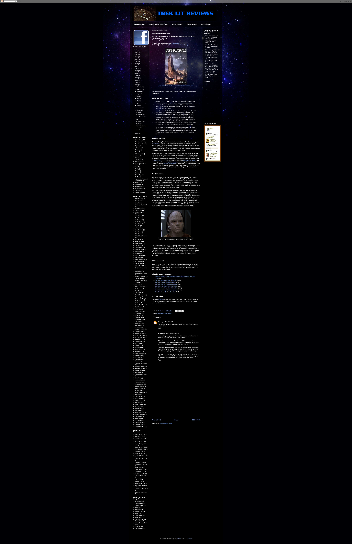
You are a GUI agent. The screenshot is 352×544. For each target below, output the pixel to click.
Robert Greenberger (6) (141, 286)
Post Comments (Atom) (166, 423)
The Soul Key (175, 43)
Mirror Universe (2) (140, 188)
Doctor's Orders (140, 121)
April (138, 103)
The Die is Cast (157, 160)
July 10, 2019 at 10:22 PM (172, 333)
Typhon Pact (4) (139, 175)
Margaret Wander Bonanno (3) (139, 213)
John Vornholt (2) (139, 406)
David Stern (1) (139, 394)
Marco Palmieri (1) (140, 349)
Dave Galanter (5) (139, 271)
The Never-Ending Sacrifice (141, 126)
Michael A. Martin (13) (140, 329)
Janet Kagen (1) (139, 309)
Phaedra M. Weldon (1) (141, 414)
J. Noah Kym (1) (139, 313)
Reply (159, 328)
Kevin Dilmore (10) (140, 247)
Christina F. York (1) (140, 422)
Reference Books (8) (140, 511)
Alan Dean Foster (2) (140, 265)
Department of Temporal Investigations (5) (141, 179)
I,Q (137, 119)
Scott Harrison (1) (139, 289)
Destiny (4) (138, 169)
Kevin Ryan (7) (139, 378)
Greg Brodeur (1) (139, 215)
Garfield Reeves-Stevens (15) (139, 360)
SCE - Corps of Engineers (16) (139, 158)
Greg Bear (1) (138, 202)
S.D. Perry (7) (138, 357)
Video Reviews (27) (140, 503)
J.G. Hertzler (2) (139, 293)
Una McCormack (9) (140, 333)
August (139, 93)
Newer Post (156, 420)
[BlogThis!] (178, 311)
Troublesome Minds (141, 116)
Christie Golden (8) (140, 278)
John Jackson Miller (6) (141, 337)
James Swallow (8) (140, 398)
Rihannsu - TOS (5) (140, 436)
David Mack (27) (139, 323)
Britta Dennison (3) (140, 241)
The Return (139, 129)
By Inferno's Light (172, 162)
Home (176, 420)
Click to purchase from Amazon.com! (176, 85)
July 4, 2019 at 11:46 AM (167, 321)
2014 (136, 80)
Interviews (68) (139, 526)
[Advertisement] (176, 403)
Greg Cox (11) (138, 226)
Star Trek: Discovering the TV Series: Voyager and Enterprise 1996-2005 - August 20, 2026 (211, 67)
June (138, 98)
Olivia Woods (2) (139, 416)
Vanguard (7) (138, 171)
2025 (136, 54)
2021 (136, 64)
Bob (159, 321)
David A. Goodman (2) (141, 280)
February (139, 108)
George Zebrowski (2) (140, 426)
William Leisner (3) (140, 319)
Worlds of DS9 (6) (139, 467)
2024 (136, 57)
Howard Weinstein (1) (140, 412)
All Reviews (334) (139, 501)
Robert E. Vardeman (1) (141, 404)
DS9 (157, 313)
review (161, 313)
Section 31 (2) (138, 182)
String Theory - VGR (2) (141, 469)
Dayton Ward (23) (139, 408)
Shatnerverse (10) (139, 186)
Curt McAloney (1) (139, 331)
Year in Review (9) (139, 528)
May (138, 100)
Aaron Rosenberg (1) (140, 370)
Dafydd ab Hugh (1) (140, 198)
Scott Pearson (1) (139, 351)
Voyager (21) (138, 146)
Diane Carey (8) (139, 217)
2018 (136, 71)
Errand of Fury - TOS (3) (141, 447)
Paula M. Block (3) (140, 210)
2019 (136, 68)
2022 (136, 61)
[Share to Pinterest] (183, 311)
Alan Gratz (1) (138, 284)
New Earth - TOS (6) (140, 441)
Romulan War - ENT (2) (141, 483)
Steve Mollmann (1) (140, 339)
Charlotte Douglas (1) (140, 249)
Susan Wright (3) (139, 418)
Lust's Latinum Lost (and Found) (178, 45)
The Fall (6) (138, 177)
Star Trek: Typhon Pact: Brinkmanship (165, 282)
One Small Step (140, 114)
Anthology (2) (138, 507)
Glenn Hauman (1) (139, 291)
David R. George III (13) (141, 276)
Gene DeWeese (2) (140, 243)
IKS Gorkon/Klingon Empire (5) (140, 164)
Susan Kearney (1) (140, 311)
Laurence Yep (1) (139, 420)
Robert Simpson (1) (140, 388)
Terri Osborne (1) (139, 347)
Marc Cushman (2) (140, 230)
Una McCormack (167, 313)
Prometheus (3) (139, 184)
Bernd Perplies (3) (139, 355)
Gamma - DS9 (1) (139, 481)
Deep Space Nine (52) (140, 143)
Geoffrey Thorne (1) (140, 400)
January (139, 110)
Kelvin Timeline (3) (140, 154)
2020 (136, 66)
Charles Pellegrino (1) (140, 353)
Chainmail (139, 112)
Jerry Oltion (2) (139, 343)
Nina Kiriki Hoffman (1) (141, 295)
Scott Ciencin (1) (139, 219)
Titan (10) (137, 167)
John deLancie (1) (139, 239)
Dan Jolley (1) (138, 303)
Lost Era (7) (138, 156)
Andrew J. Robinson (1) (141, 366)
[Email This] (176, 311)
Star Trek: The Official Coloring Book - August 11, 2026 (211, 46)
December (140, 87)
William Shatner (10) (140, 384)
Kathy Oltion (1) (139, 345)
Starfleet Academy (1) (140, 192)
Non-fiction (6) (138, 513)
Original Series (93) (140, 139)
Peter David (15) (139, 234)
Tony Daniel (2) (139, 232)
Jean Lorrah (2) (139, 321)
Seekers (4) (138, 173)
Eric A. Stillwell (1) (140, 396)
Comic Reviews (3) (140, 515)
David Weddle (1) (139, 410)
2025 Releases (192, 24)
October (139, 91)
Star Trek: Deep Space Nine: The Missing (166, 286)
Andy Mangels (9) (139, 325)
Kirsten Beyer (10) (139, 208)
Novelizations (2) (139, 509)
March (138, 105)
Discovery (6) (138, 150)
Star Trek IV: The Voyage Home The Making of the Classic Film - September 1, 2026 (211, 74)
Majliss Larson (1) (139, 317)
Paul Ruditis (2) (139, 372)
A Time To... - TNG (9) (141, 473)
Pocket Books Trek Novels (158, 24)
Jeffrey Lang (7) (139, 315)
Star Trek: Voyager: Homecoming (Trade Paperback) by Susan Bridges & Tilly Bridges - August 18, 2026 (211, 52)
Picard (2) (137, 152)
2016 (136, 75)
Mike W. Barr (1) (139, 200)
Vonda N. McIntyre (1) (140, 335)
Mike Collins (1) (139, 224)
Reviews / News (139, 24)
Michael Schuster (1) (140, 382)
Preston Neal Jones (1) (141, 305)
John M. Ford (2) (139, 263)
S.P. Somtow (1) (139, 390)
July (138, 96)
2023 (136, 59)
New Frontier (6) (139, 161)
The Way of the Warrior (189, 160)
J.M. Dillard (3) (139, 245)
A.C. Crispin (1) (139, 228)
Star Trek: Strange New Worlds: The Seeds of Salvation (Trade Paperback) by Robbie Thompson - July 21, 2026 (211, 39)
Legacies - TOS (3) (140, 451)
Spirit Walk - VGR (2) (140, 471)
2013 (136, 82)
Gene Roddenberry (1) (140, 368)
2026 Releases (206, 24)
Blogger (190, 538)
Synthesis (161, 299)
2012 (136, 85)
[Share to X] (180, 311)
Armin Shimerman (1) (140, 386)
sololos (179, 538)
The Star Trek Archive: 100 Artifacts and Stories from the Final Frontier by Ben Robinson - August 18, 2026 (212, 60)
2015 (136, 78)
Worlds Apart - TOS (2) (141, 434)
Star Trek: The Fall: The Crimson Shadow (166, 284)
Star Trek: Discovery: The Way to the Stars (166, 290)
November (140, 89)
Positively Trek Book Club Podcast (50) (140, 520)
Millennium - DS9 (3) (140, 462)
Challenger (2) (138, 190)
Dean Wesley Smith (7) (141, 392)
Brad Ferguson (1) (139, 257)
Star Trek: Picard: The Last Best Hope (165, 292)
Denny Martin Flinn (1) (141, 259)
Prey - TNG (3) (139, 479)
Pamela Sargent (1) (140, 380)
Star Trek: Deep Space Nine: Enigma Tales (166, 288)
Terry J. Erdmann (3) (140, 255)
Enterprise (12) (139, 148)
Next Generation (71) (140, 141)
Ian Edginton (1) (139, 253)
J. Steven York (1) (139, 424)
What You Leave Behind (169, 163)
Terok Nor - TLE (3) (140, 453)
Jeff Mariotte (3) (139, 327)
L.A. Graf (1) (138, 282)
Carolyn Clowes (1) (140, 222)
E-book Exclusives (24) (141, 505)
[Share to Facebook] (181, 311)
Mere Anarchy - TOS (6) (141, 449)
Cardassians (156, 143)
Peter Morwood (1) (140, 341)
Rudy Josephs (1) (139, 307)
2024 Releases (177, 24)
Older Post (196, 420)
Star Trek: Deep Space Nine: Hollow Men (166, 280)
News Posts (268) (139, 517)
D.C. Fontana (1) (139, 261)
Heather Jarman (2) (140, 301)
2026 (136, 52)
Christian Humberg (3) (140, 299)
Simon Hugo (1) (139, 297)
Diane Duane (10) (139, 251)
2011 (136, 133)
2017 (136, 73)
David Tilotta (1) (139, 402)
